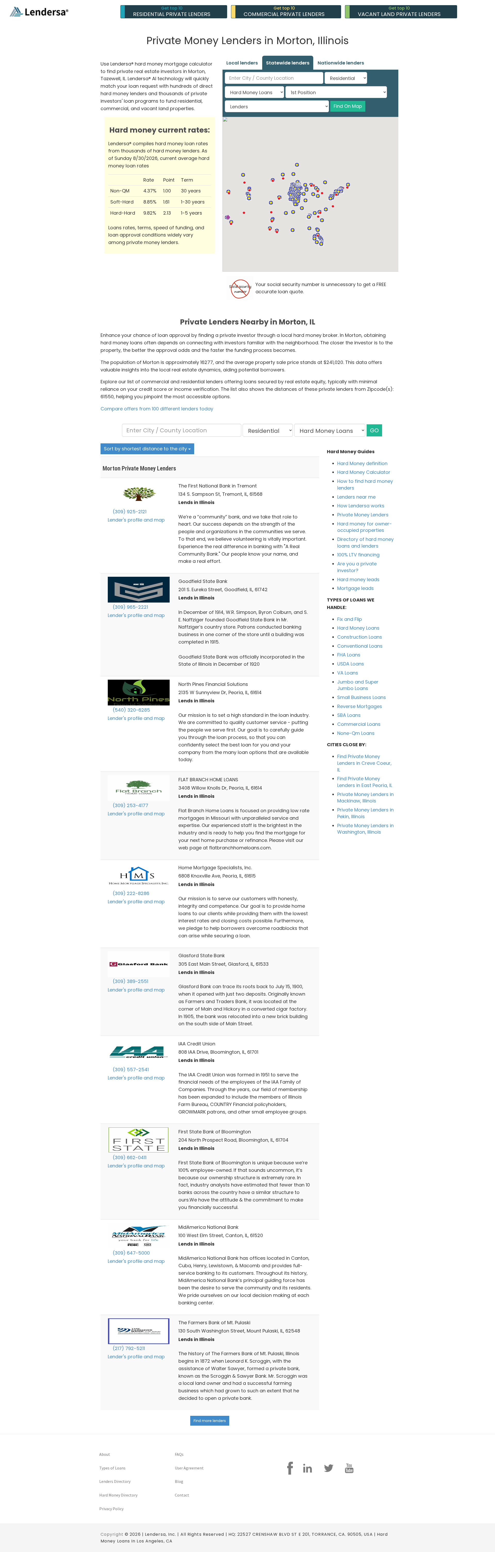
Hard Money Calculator (363, 472)
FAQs (179, 1454)
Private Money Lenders (363, 514)
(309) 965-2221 (129, 607)
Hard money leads (358, 579)
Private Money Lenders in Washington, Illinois (365, 828)
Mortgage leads (355, 588)
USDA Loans (350, 664)
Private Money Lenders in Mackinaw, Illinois (365, 797)
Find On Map (348, 106)
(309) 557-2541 (130, 1069)
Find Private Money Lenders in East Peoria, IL (364, 782)
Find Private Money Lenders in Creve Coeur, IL (364, 763)
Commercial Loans (359, 724)
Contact (182, 1495)
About (104, 1454)
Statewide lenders (287, 63)
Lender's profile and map (136, 520)
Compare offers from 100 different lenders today (157, 408)
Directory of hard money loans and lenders (365, 542)
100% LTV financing (358, 554)
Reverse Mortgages (359, 706)
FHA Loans (348, 655)
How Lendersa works (360, 505)
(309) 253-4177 (129, 805)
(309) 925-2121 (128, 511)
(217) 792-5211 (128, 1348)
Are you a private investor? (357, 567)
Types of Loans (112, 1467)
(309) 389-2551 (129, 981)
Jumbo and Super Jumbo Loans (357, 685)
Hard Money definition (362, 463)
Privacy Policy (111, 1508)
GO (374, 430)
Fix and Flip (349, 619)
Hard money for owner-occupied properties (364, 527)
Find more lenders (210, 1420)
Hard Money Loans (358, 628)
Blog (179, 1481)
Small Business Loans (361, 697)
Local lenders (242, 63)
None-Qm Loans (356, 733)
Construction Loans (359, 637)
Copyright (112, 1534)
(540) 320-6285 (130, 710)
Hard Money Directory (118, 1495)
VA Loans (347, 673)
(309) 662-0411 (128, 1157)
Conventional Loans (360, 646)
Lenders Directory (114, 1481)
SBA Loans (349, 715)
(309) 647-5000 (130, 1253)
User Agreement (189, 1467)
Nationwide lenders (341, 63)
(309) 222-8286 (130, 893)
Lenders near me (356, 497)
